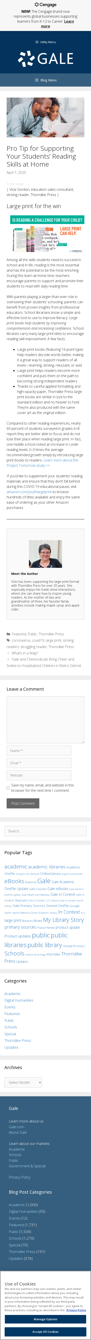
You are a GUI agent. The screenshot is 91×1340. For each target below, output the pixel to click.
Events (9, 1007)
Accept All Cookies (45, 1332)
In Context (69, 912)
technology (40, 954)
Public (32, 634)
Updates (22, 961)
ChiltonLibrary (50, 873)
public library (44, 945)
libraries (27, 921)
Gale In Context (63, 894)
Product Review (46, 927)
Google (75, 906)
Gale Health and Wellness (35, 894)
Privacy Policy (19, 1177)
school (81, 946)
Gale (44, 880)
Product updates (17, 936)
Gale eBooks (57, 888)
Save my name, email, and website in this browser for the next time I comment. (42, 788)
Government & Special (27, 1165)
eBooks (14, 881)
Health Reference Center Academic (30, 912)
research (69, 946)
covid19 (38, 640)
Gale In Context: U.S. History (43, 900)
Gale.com (16, 1126)
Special (10, 1033)
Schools (14, 953)
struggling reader (34, 646)
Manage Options (45, 1319)
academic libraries (47, 867)
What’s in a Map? (25, 653)
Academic (12, 993)
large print (53, 640)
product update (68, 927)
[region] (45, 1305)
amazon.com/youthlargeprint (29, 491)
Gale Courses (38, 889)
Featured (19, 634)
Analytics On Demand (27, 873)
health (7, 912)
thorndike (53, 954)
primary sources (20, 927)
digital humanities (72, 873)
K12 (83, 912)
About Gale (18, 1132)
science (29, 954)
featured (30, 882)
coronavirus (21, 640)
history (53, 912)
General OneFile (57, 906)
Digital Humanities (18, 1000)
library (38, 921)
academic (15, 866)
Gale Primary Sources (29, 905)
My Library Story (63, 919)
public (41, 935)
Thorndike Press (51, 634)
